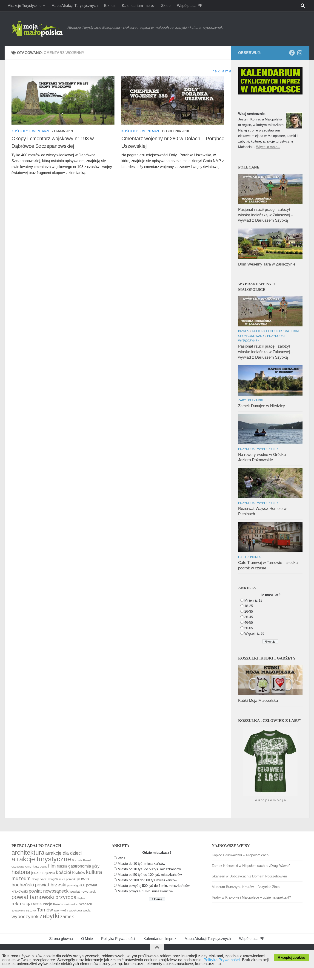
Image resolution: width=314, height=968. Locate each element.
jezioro (50, 873)
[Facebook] (292, 53)
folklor (62, 866)
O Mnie (87, 939)
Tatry (57, 910)
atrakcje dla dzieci (63, 853)
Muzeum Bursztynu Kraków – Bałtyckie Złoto (246, 887)
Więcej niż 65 (254, 633)
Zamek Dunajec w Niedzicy (261, 406)
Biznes (109, 6)
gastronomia (79, 866)
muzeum (21, 878)
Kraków (78, 872)
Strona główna (61, 939)
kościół (63, 872)
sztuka (31, 910)
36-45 (248, 617)
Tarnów (45, 909)
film (52, 865)
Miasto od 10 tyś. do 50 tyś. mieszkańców (149, 869)
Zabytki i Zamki (250, 400)
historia (20, 872)
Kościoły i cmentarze (30, 131)
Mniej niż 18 (253, 600)
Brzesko (88, 860)
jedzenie (38, 873)
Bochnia (77, 860)
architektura (27, 852)
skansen (85, 904)
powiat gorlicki (76, 885)
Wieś (121, 858)
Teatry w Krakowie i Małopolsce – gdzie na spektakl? (251, 897)
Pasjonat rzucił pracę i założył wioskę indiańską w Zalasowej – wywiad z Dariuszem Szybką (265, 215)
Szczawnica (18, 910)
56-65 (248, 628)
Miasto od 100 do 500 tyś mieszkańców (147, 880)
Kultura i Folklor (267, 331)
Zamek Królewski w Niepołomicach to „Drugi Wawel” (251, 866)
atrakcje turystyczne (41, 859)
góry (96, 866)
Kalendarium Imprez (138, 6)
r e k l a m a (222, 71)
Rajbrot (81, 898)
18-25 (248, 606)
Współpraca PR (190, 6)
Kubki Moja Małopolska (258, 700)
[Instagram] (300, 53)
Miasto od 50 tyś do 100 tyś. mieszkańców (150, 875)
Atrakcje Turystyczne (25, 6)
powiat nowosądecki (49, 891)
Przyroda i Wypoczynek (258, 449)
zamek (67, 916)
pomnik (71, 879)
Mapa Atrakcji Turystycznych (74, 6)
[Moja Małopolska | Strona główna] (37, 29)
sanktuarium (71, 904)
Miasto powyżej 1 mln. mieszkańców (145, 891)
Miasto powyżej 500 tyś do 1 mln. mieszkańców (154, 886)
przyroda (66, 897)
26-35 (248, 611)
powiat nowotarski (83, 891)
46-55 (248, 622)
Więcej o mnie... (268, 147)
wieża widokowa (71, 910)
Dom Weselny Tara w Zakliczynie (266, 264)
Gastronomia (249, 557)
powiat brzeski (50, 884)
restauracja (42, 904)
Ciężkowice (17, 866)
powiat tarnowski (32, 897)
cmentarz (32, 866)
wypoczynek (25, 916)
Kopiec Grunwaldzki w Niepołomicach (240, 855)
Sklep (166, 6)
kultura (94, 872)
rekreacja (21, 903)
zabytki (49, 916)
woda (87, 910)
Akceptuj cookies (291, 957)
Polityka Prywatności (118, 939)
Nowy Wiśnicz (56, 879)
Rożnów (58, 904)
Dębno (43, 866)
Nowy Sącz (39, 879)
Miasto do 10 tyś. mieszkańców (141, 863)
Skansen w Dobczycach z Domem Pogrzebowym (249, 876)
